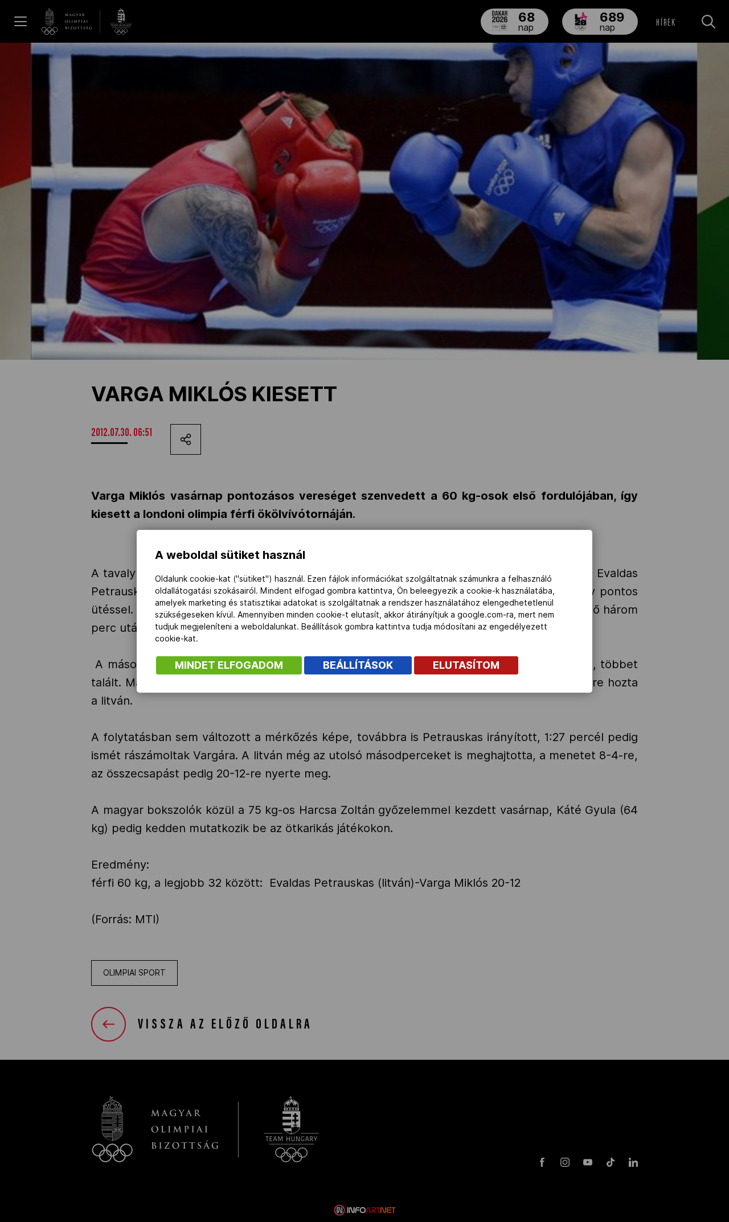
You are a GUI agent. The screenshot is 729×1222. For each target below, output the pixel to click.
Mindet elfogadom (229, 665)
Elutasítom (466, 665)
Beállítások (358, 665)
